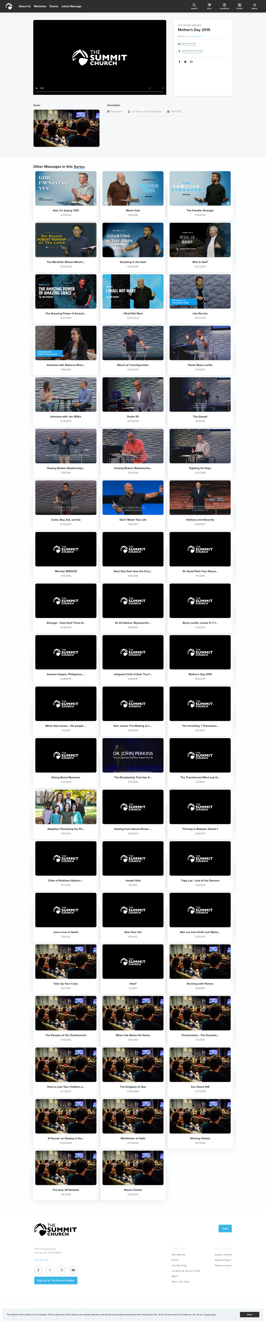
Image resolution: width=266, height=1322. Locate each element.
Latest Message (71, 6)
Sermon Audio (189, 43)
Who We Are (178, 1254)
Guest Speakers (194, 36)
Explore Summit (223, 1254)
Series (79, 167)
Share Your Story (181, 1281)
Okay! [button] (249, 1314)
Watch (175, 1276)
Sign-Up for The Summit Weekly (55, 1280)
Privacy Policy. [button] (210, 1314)
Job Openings (179, 1265)
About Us (25, 6)
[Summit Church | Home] (9, 6)
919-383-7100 (41, 1260)
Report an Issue (223, 1265)
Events (54, 6)
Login (225, 1228)
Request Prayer (223, 1260)
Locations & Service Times (186, 1271)
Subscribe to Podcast (192, 50)
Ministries (40, 6)
